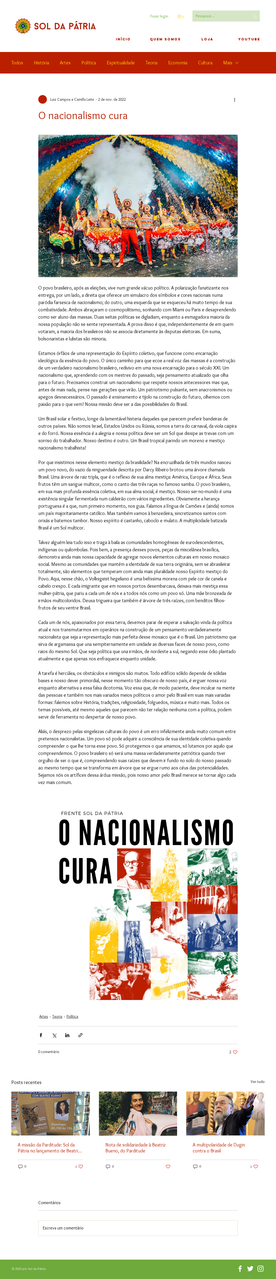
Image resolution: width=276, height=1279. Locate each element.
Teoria (151, 63)
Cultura (205, 63)
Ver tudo (258, 1081)
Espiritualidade (121, 63)
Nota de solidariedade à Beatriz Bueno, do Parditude (135, 1148)
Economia (177, 63)
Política (88, 63)
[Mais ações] (234, 99)
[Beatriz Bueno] (138, 1114)
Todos (17, 63)
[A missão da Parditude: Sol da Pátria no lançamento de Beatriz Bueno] (50, 1113)
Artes (65, 63)
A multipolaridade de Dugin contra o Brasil (219, 1148)
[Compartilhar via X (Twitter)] (54, 1035)
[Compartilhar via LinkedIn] (67, 1035)
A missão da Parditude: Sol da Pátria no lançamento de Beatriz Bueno (49, 1148)
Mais (227, 63)
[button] (182, 16)
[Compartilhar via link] (80, 1035)
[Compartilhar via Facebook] (40, 1035)
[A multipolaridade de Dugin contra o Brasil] (225, 1113)
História (41, 63)
